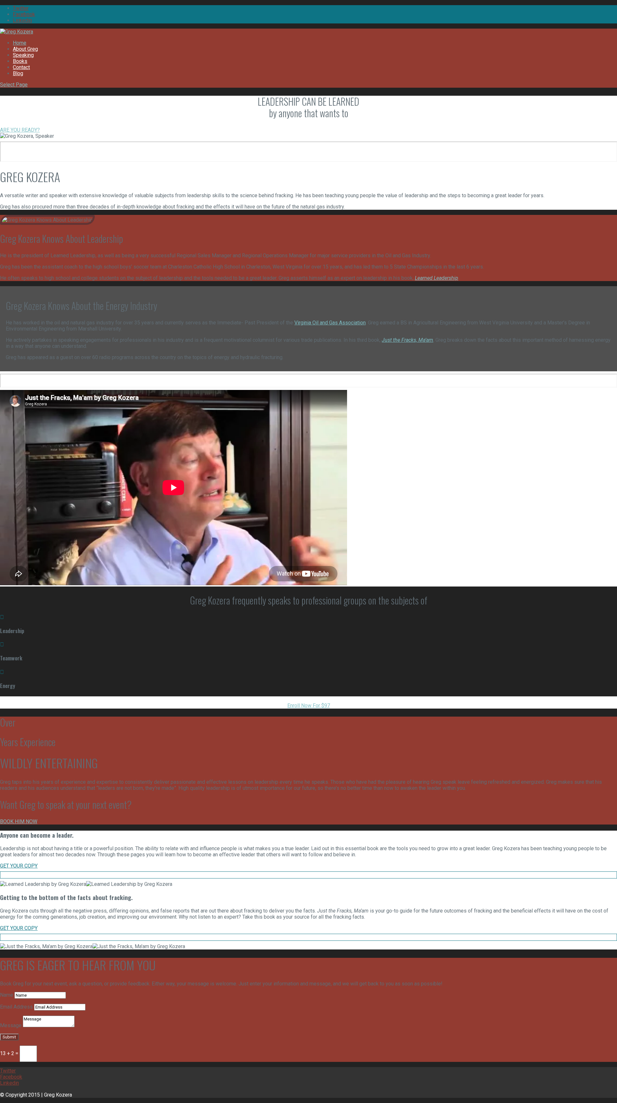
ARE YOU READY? (20, 130)
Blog (18, 73)
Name (6, 995)
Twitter (21, 8)
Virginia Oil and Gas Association (330, 323)
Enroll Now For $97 (308, 705)
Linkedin (22, 20)
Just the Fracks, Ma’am (407, 340)
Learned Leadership (436, 278)
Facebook (24, 14)
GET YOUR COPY (19, 866)
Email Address (16, 1007)
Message (11, 1025)
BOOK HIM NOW (18, 821)
